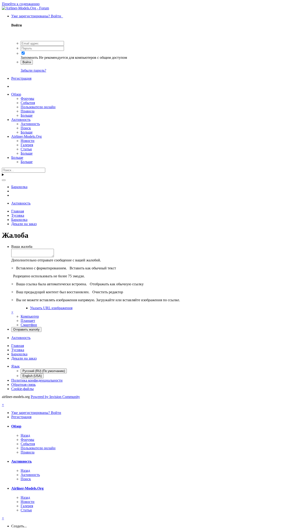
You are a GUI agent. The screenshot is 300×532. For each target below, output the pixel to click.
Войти (26, 62)
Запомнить (29, 58)
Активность (20, 120)
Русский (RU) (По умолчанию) (43, 371)
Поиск (26, 128)
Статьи (26, 149)
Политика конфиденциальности (37, 380)
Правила (27, 111)
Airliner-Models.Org (26, 136)
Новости (27, 141)
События (28, 103)
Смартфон (29, 325)
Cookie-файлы (22, 389)
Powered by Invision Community (55, 397)
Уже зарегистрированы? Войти (37, 16)
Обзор (16, 94)
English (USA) (32, 376)
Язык (15, 366)
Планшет (28, 321)
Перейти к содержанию (21, 4)
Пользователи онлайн (38, 107)
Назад (25, 435)
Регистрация (21, 78)
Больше (27, 115)
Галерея (27, 145)
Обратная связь (23, 385)
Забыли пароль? (33, 70)
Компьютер (30, 316)
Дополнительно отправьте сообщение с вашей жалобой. (56, 260)
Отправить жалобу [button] (26, 329)
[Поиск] (4, 180)
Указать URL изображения (51, 308)
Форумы (27, 98)
